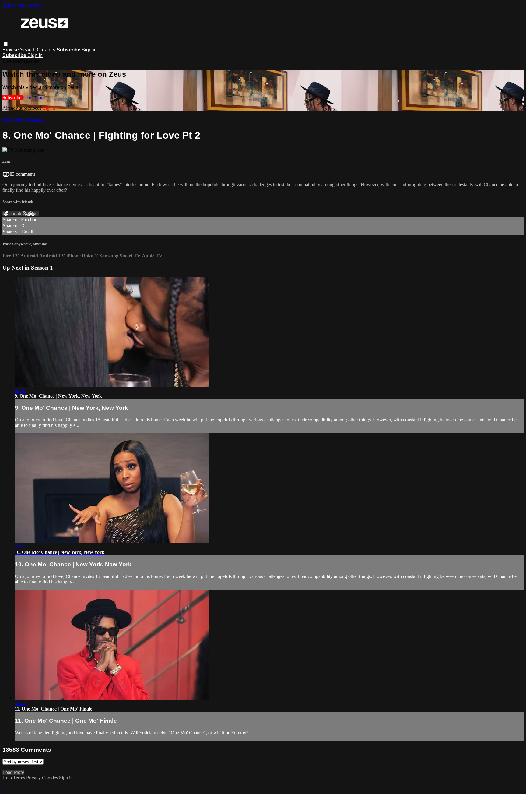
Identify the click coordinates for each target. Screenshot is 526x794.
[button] (6, 44)
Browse (11, 49)
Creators (46, 49)
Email (33, 213)
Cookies (50, 777)
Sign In (35, 55)
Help (7, 777)
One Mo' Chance (23, 119)
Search (28, 49)
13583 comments (18, 174)
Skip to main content (22, 5)
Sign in (89, 49)
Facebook (12, 213)
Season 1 (42, 267)
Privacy (34, 777)
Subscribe (12, 97)
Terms (19, 777)
